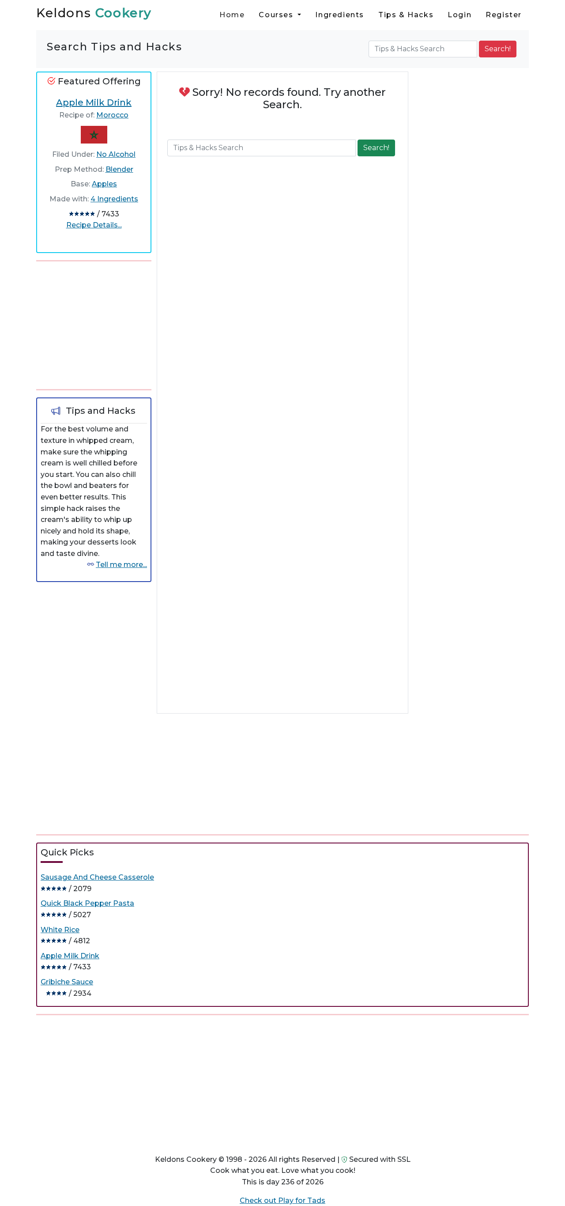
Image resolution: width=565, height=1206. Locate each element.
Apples (104, 184)
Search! (498, 49)
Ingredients (339, 15)
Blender (119, 169)
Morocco (112, 115)
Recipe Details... (94, 225)
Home (232, 15)
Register (504, 15)
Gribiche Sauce (67, 982)
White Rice (60, 930)
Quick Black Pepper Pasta (87, 903)
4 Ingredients (114, 199)
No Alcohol (116, 154)
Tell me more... (121, 564)
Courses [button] (277, 15)
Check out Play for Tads (282, 1200)
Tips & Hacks (405, 15)
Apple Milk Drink (94, 102)
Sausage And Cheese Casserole (97, 877)
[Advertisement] (102, 323)
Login (459, 15)
